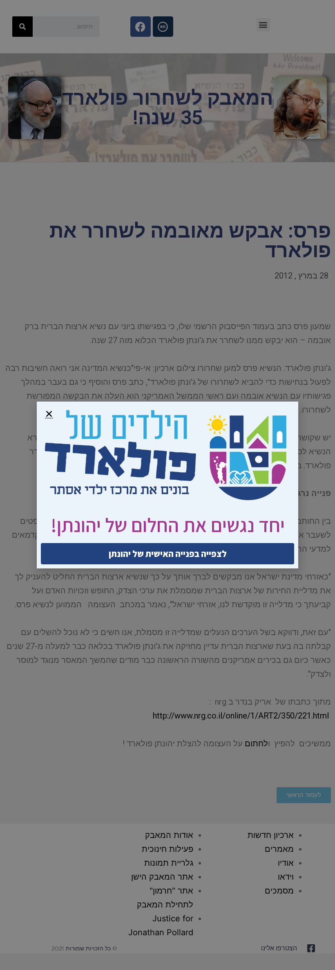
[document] (167, 485)
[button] (49, 414)
